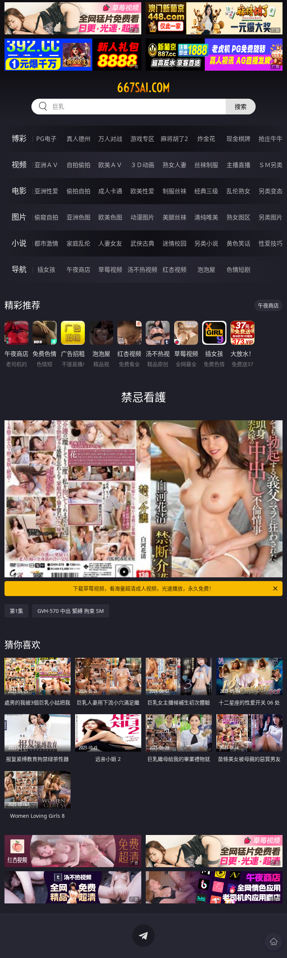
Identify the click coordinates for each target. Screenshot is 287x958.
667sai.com (143, 87)
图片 (19, 217)
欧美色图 (110, 217)
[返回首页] (274, 942)
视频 (19, 165)
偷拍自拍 (78, 191)
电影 (19, 191)
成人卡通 (110, 191)
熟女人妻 (174, 165)
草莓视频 (110, 269)
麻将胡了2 (174, 139)
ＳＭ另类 (271, 165)
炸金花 (206, 139)
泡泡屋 (206, 269)
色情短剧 (238, 269)
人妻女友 (110, 243)
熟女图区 (238, 217)
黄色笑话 (238, 243)
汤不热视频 (142, 269)
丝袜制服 (206, 165)
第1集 (16, 610)
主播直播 (238, 165)
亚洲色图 (78, 217)
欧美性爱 (142, 191)
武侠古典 (142, 243)
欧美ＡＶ (110, 165)
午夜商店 (78, 269)
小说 (19, 243)
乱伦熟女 (238, 191)
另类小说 (206, 243)
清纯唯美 (206, 217)
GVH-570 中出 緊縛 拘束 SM (70, 610)
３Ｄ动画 (142, 165)
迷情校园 (174, 243)
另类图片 (271, 217)
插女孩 (46, 269)
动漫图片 (142, 217)
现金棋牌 (238, 139)
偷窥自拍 (46, 217)
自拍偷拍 (78, 165)
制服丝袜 (174, 191)
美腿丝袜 (174, 217)
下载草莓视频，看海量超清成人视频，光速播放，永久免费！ (143, 588)
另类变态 (271, 191)
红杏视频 (174, 269)
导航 (19, 269)
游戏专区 (142, 139)
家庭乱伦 (78, 243)
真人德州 (78, 139)
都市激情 (46, 243)
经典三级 (206, 191)
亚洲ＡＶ (46, 165)
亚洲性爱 (46, 191)
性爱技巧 (271, 243)
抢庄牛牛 (271, 139)
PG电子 (46, 139)
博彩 (19, 138)
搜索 (241, 106)
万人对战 (110, 139)
